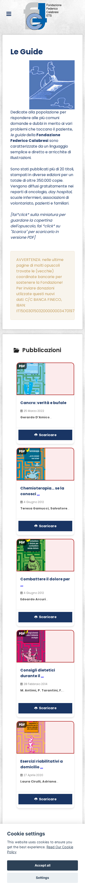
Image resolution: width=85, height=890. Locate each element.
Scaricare (47, 435)
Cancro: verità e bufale (43, 402)
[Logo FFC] (42, 16)
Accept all (43, 865)
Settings (42, 878)
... (38, 494)
